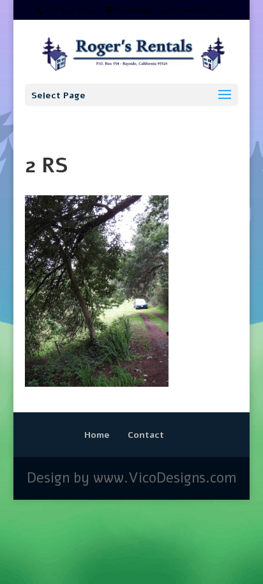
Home (97, 435)
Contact (146, 435)
